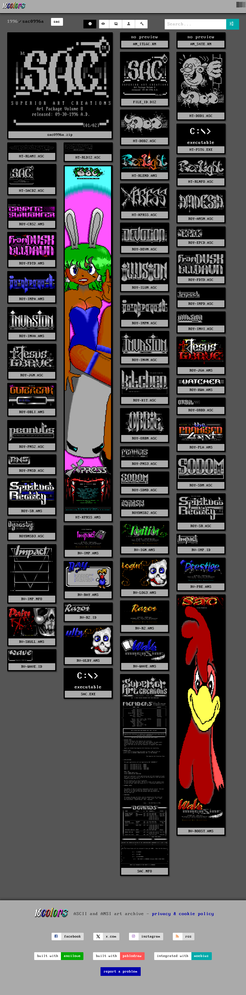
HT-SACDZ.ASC (31, 191)
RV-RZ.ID (88, 618)
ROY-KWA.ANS (201, 390)
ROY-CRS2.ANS (31, 224)
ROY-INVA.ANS (31, 336)
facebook (72, 936)
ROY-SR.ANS (31, 511)
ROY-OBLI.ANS (31, 412)
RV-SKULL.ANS (31, 642)
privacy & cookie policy (183, 913)
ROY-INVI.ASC (201, 329)
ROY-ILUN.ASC (144, 288)
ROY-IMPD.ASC (201, 304)
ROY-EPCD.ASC (201, 243)
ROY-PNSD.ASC (31, 471)
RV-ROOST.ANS (201, 831)
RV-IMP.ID (201, 550)
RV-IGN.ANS (144, 550)
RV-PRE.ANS (201, 587)
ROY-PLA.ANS (201, 447)
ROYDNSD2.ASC (144, 513)
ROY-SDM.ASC (201, 485)
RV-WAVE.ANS (144, 666)
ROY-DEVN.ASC (144, 249)
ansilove (72, 956)
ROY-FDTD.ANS (31, 263)
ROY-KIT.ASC (144, 400)
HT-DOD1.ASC (201, 116)
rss (188, 936)
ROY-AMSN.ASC (201, 219)
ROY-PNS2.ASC (31, 447)
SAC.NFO (144, 871)
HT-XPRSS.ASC (144, 215)
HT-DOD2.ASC (144, 141)
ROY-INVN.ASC (144, 360)
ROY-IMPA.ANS (31, 299)
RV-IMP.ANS (88, 553)
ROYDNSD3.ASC (31, 536)
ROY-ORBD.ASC (201, 410)
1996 (12, 21)
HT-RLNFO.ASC (201, 182)
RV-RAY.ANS (88, 595)
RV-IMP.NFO (31, 599)
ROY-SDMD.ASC (144, 490)
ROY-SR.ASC (201, 526)
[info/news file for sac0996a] (89, 24)
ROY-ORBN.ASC (144, 438)
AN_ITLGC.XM (144, 44)
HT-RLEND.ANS (144, 176)
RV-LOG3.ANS (144, 593)
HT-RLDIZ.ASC (88, 157)
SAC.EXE (88, 694)
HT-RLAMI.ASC (31, 156)
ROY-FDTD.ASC (201, 280)
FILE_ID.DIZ (144, 102)
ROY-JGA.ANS (201, 370)
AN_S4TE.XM (201, 44)
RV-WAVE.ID (31, 667)
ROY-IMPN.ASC (144, 323)
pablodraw (132, 956)
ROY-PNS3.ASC (144, 464)
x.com (111, 936)
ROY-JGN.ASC (32, 375)
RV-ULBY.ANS (88, 661)
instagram (150, 936)
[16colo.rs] (14, 6)
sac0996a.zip (60, 135)
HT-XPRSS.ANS (88, 517)
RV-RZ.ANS (144, 628)
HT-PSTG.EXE (201, 150)
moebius (201, 956)
